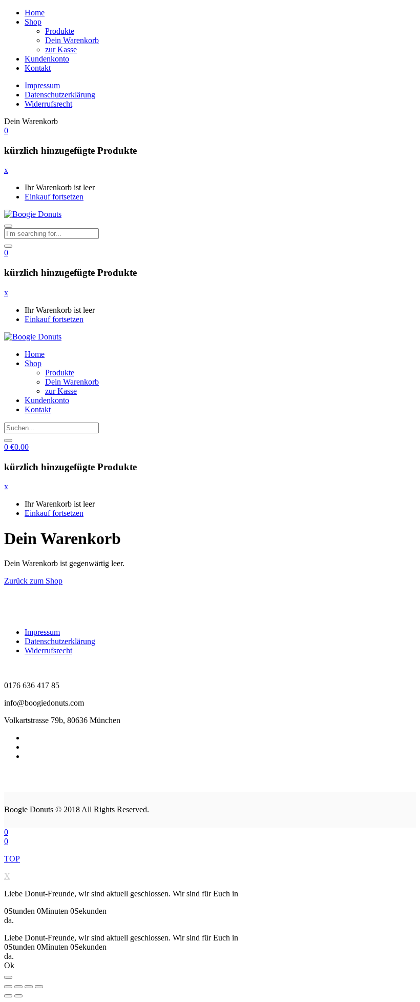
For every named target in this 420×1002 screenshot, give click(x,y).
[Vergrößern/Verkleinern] (39, 986)
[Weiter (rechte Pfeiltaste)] (18, 995)
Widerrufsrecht (48, 103)
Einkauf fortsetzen (54, 196)
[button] (6, 130)
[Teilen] (18, 986)
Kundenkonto (47, 58)
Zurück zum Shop (33, 580)
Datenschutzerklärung (60, 94)
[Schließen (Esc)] (8, 986)
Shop (33, 21)
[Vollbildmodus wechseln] (29, 986)
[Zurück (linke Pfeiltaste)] (8, 995)
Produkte (59, 31)
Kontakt (38, 68)
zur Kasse (61, 49)
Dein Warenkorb (72, 40)
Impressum (42, 85)
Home (35, 12)
